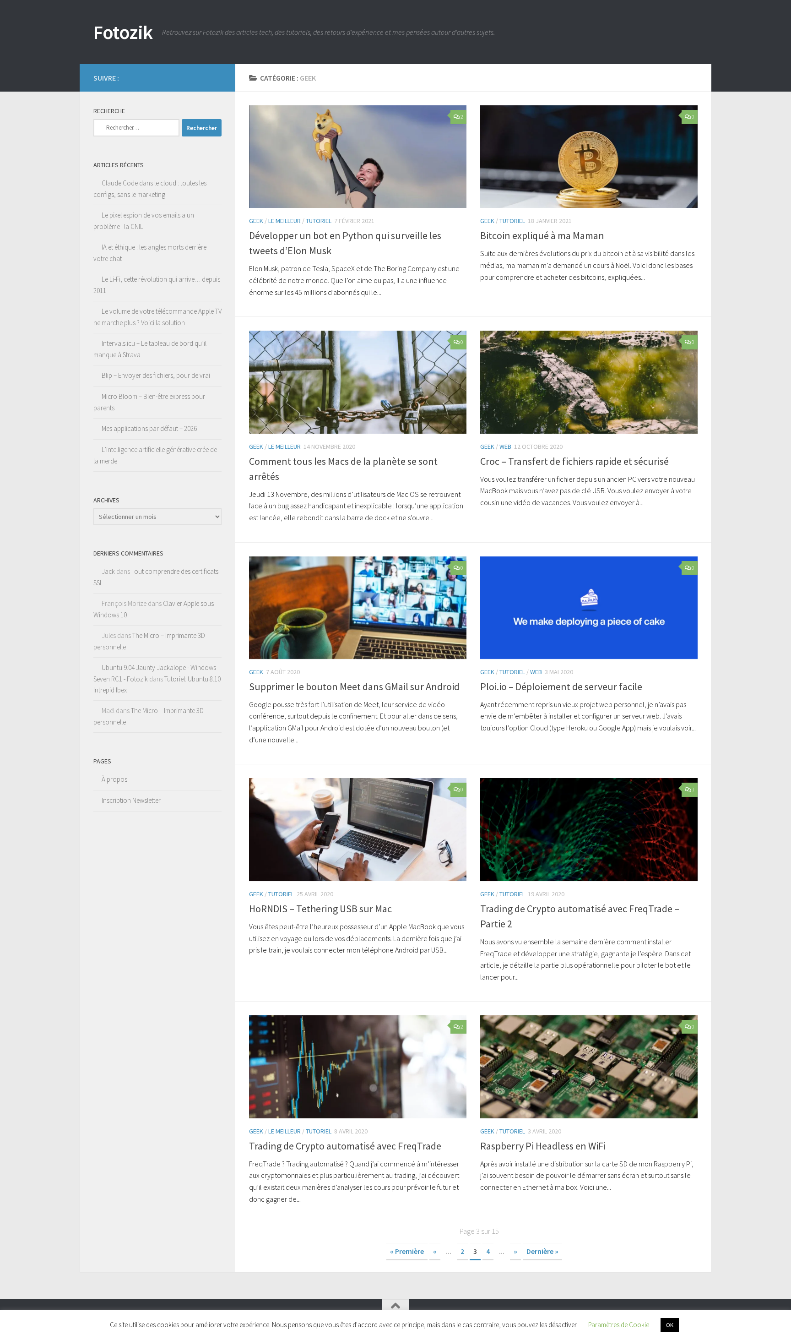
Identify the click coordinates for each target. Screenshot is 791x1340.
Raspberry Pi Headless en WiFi (543, 1145)
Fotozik (123, 32)
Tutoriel (318, 221)
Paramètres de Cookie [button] (618, 1324)
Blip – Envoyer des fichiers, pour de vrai (156, 375)
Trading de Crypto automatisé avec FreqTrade (345, 1145)
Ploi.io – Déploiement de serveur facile (561, 686)
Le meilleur (284, 221)
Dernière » (542, 1251)
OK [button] (669, 1325)
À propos (114, 779)
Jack (108, 571)
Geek (256, 221)
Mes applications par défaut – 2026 (149, 428)
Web (505, 446)
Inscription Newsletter (131, 800)
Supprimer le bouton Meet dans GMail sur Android (354, 686)
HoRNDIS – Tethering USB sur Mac (320, 908)
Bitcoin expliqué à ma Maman (542, 235)
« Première (407, 1251)
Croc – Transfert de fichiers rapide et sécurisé (574, 461)
